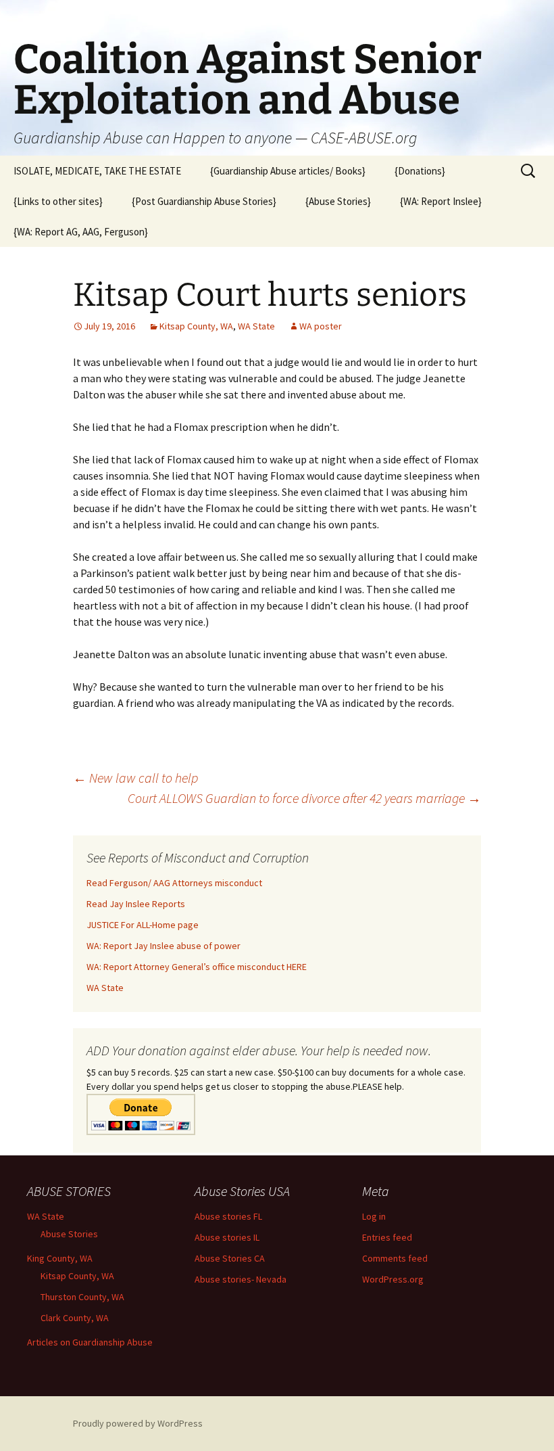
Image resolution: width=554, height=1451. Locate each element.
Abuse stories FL (228, 1216)
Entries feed (387, 1237)
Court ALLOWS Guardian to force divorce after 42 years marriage (304, 797)
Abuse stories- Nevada (240, 1279)
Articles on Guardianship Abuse (90, 1342)
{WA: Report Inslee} (441, 201)
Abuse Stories (69, 1234)
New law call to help (135, 777)
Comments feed (395, 1258)
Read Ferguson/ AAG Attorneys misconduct (174, 883)
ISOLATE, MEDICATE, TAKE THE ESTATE (97, 170)
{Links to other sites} (58, 201)
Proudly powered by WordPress (138, 1423)
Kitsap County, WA (196, 326)
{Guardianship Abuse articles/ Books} (288, 170)
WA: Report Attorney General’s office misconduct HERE (196, 967)
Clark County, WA (75, 1318)
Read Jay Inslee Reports (135, 904)
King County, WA (60, 1258)
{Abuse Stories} (338, 201)
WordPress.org (393, 1279)
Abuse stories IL (227, 1237)
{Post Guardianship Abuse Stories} (204, 201)
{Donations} (420, 170)
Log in (374, 1216)
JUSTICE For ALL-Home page (142, 925)
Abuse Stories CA (230, 1258)
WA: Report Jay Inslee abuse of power (163, 946)
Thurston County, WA (82, 1297)
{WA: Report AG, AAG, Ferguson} (81, 231)
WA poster (320, 326)
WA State (256, 326)
